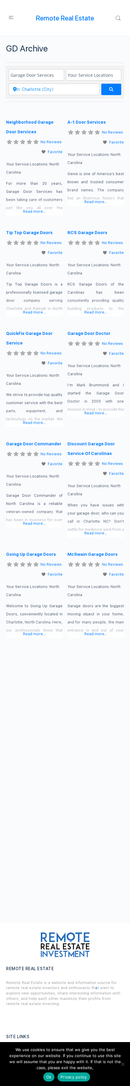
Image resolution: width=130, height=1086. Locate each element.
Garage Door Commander (33, 443)
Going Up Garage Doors (31, 554)
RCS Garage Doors (87, 232)
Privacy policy (73, 1077)
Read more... (34, 211)
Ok (49, 1077)
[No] (122, 1064)
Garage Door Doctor (88, 333)
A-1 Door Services (86, 122)
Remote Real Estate (65, 18)
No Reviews (51, 142)
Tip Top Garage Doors (29, 232)
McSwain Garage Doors (92, 554)
